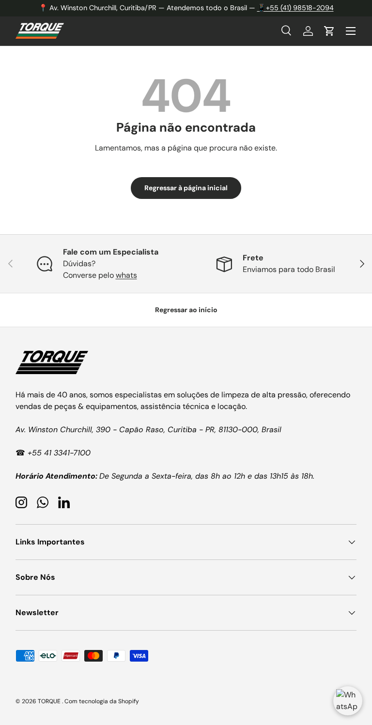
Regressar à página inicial (186, 187)
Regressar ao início (186, 309)
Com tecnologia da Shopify (101, 701)
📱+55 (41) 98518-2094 (295, 7)
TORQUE (50, 701)
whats (126, 275)
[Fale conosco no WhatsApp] (347, 700)
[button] (329, 31)
